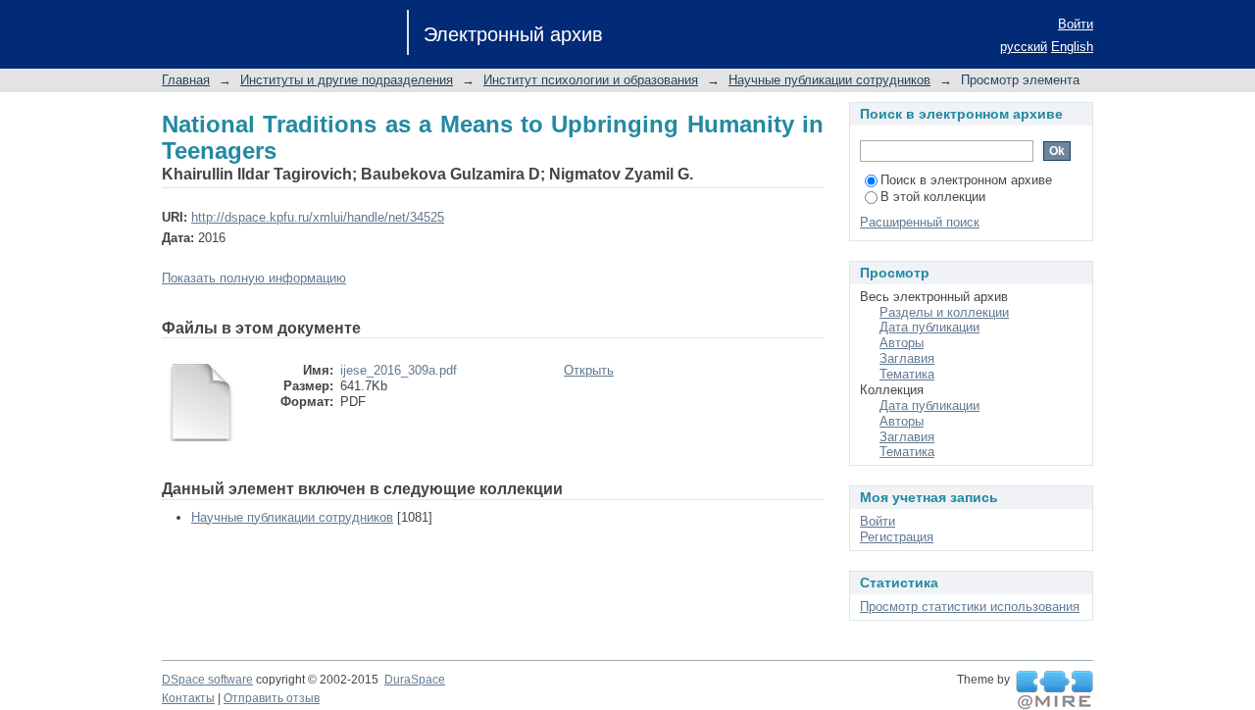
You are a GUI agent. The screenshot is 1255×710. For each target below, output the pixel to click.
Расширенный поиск (919, 222)
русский (1023, 46)
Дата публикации (929, 327)
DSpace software (207, 679)
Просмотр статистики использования (969, 606)
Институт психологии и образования (590, 80)
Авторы (901, 342)
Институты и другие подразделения (346, 80)
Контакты (188, 698)
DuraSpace (414, 679)
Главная (186, 80)
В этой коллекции (932, 196)
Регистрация (896, 537)
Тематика (906, 374)
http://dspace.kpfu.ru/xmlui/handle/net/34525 (317, 217)
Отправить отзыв (272, 698)
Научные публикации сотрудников (829, 80)
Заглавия (906, 358)
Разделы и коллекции (944, 312)
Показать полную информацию (254, 278)
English (1072, 46)
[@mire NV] (1054, 690)
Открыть (589, 370)
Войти (1075, 24)
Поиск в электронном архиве (966, 180)
